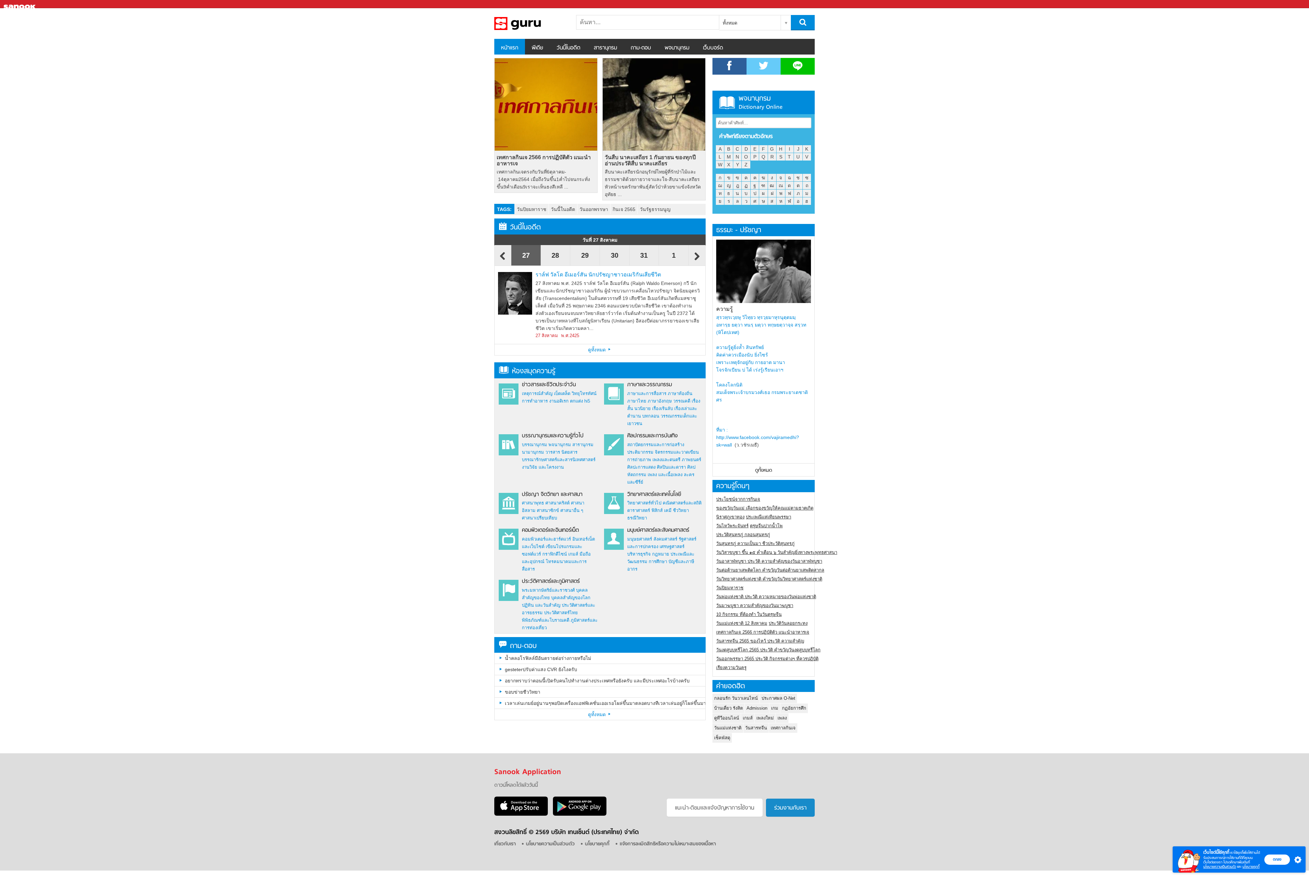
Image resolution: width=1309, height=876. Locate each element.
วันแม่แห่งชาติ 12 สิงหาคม (741, 623)
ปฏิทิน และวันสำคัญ (541, 605)
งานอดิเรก (559, 401)
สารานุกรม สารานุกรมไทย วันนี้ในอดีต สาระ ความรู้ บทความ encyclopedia (530, 23)
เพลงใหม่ (765, 718)
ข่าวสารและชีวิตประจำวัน (549, 384)
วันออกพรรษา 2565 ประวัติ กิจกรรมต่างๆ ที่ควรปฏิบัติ (767, 658)
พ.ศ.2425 (570, 335)
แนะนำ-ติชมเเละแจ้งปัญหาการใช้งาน (714, 808)
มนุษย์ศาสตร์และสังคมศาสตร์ (658, 530)
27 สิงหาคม (547, 335)
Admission (757, 708)
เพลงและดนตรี (666, 459)
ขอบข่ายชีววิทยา (522, 692)
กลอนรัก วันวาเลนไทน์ (736, 698)
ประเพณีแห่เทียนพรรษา (768, 516)
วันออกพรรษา (594, 209)
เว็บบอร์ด (713, 48)
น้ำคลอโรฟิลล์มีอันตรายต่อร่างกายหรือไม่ (548, 658)
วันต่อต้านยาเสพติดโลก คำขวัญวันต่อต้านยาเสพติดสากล (770, 570)
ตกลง (1277, 859)
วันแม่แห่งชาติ (727, 727)
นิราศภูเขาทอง (730, 516)
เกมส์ (573, 554)
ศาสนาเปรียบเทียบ (539, 517)
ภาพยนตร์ (691, 459)
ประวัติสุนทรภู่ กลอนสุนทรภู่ (743, 534)
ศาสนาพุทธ (533, 502)
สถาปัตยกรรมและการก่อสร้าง (655, 444)
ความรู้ (724, 309)
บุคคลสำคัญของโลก (570, 597)
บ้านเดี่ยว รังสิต (728, 708)
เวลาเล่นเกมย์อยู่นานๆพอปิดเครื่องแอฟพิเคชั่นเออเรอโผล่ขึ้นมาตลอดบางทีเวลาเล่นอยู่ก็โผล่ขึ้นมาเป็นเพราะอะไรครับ (605, 703)
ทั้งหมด (730, 23)
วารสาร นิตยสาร (561, 452)
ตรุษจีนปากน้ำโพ (766, 525)
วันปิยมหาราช (531, 209)
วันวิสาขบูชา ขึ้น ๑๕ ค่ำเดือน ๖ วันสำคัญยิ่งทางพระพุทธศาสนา (776, 552)
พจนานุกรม (677, 48)
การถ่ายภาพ (639, 459)
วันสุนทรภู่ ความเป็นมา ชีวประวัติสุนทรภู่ (755, 543)
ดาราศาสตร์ (638, 510)
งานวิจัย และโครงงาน (543, 467)
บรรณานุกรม (534, 444)
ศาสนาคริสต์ (557, 502)
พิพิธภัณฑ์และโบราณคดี (545, 620)
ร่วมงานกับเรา (790, 808)
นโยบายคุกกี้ (1251, 867)
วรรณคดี (681, 401)
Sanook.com (20, 4)
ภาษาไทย (636, 401)
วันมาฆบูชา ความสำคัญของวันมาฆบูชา (754, 605)
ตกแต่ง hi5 (580, 401)
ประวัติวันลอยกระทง (788, 623)
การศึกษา (658, 561)
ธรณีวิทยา (637, 517)
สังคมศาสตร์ (665, 539)
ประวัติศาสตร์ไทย (561, 612)
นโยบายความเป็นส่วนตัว (1219, 867)
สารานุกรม (605, 48)
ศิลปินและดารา (671, 467)
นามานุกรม (533, 452)
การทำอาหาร (535, 401)
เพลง (782, 718)
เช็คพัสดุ (722, 737)
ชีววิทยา (681, 510)
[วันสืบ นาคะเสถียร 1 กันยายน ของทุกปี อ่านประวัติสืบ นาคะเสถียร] (654, 104)
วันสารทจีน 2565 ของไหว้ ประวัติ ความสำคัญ (760, 641)
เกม (774, 708)
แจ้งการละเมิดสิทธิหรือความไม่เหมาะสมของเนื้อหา (668, 844)
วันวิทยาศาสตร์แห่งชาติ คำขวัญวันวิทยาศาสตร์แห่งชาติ (769, 579)
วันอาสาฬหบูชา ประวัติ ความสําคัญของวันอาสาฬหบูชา (769, 561)
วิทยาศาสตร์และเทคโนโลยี (654, 494)
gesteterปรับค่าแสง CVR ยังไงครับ (541, 669)
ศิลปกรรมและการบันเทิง (652, 436)
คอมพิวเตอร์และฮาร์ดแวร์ (546, 539)
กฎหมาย (660, 554)
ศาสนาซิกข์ (548, 510)
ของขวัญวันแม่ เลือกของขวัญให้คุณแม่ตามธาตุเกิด (764, 508)
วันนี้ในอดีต (568, 48)
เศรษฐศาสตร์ (672, 546)
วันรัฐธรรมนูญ (655, 209)
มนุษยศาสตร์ (639, 539)
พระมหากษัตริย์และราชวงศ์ (548, 590)
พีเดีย (537, 48)
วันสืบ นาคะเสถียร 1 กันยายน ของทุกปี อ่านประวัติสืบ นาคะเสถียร (650, 160)
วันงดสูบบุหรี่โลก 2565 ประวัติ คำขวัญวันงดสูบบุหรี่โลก (768, 649)
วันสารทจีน (756, 727)
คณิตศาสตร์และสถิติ (682, 502)
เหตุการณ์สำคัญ (537, 393)
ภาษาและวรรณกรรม (649, 384)
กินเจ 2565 (624, 209)
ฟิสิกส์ (657, 510)
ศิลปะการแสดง (641, 467)
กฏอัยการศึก (794, 708)
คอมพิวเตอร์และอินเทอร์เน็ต (550, 530)
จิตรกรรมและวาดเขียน (677, 452)
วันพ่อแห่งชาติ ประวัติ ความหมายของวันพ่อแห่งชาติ (766, 596)
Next (697, 259)
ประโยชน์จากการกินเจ (738, 499)
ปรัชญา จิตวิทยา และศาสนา (552, 494)
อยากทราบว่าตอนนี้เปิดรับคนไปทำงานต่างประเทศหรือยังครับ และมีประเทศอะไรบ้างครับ (597, 680)
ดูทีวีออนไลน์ (726, 718)
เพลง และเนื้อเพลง (665, 474)
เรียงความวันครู (731, 667)
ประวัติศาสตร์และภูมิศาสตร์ (551, 581)
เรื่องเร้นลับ (662, 408)
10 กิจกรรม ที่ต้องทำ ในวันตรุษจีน (749, 614)
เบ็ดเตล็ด (562, 393)
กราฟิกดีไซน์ (554, 554)
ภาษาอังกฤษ (660, 401)
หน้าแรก (509, 48)
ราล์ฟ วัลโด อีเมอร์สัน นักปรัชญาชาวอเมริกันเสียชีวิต (598, 274)
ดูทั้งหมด (597, 349)
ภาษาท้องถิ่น (680, 393)
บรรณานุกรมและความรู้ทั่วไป (553, 436)
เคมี (668, 510)
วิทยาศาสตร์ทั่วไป (644, 502)
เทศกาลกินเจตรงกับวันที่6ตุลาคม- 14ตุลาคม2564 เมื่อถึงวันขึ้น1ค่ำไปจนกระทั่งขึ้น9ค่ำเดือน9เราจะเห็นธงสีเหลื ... (543, 179)
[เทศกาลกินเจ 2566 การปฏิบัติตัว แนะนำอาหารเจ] (546, 104)
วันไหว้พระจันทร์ (732, 525)
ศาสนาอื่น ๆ (571, 510)
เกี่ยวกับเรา (505, 844)
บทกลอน (650, 416)
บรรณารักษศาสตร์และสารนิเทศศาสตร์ (559, 459)
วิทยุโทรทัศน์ (584, 393)
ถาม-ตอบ (641, 48)
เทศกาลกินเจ (783, 727)
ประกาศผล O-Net (778, 698)
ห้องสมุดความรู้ (533, 371)
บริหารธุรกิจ (639, 554)
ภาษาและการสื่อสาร (646, 393)
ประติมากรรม (640, 452)
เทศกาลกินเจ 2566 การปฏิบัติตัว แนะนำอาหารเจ (544, 160)
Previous (503, 259)
